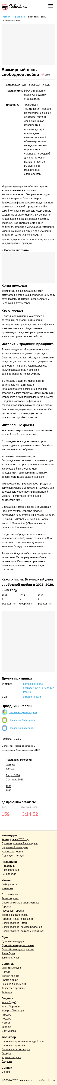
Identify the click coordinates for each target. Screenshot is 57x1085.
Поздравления (10, 870)
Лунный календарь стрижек (18, 945)
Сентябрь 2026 (14, 779)
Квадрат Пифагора (13, 1010)
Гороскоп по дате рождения (18, 918)
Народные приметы (13, 1045)
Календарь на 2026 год (15, 839)
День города (9, 874)
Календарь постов (12, 851)
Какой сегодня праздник (23, 712)
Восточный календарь (15, 914)
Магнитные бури (11, 967)
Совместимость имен (14, 923)
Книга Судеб (9, 1002)
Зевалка (6, 1027)
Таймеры (7, 992)
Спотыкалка (9, 1031)
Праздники (19, 16)
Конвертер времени (13, 988)
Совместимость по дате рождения (22, 927)
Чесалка (6, 1018)
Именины (7, 888)
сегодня (10, 764)
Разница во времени (14, 984)
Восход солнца (10, 976)
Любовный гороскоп (13, 910)
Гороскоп (7, 906)
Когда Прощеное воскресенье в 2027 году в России (38, 688)
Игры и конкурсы (11, 1057)
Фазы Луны (8, 953)
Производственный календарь (20, 843)
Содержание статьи (16, 250)
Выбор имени (10, 884)
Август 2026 (13, 775)
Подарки (7, 1061)
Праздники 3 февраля (22, 720)
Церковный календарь (15, 847)
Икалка (6, 1022)
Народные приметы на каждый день (23, 1041)
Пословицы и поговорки (16, 1049)
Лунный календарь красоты (18, 949)
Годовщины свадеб (13, 855)
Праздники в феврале (22, 728)
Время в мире (10, 980)
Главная (6, 16)
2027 (8, 790)
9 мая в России (32, 696)
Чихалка (6, 1014)
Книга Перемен (11, 1006)
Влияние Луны (10, 957)
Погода (6, 972)
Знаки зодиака (10, 898)
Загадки (6, 1053)
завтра (10, 768)
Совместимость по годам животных (23, 931)
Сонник (6, 1071)
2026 (8, 786)
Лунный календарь (13, 941)
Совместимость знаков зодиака (20, 902)
